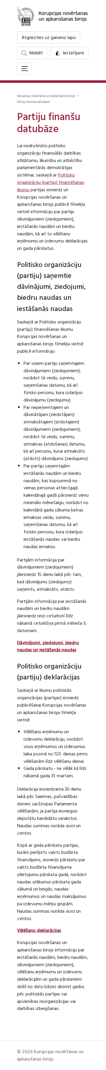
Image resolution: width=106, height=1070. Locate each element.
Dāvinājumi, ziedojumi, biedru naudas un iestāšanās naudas (48, 646)
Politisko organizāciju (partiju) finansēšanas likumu (50, 182)
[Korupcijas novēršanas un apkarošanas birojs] (53, 15)
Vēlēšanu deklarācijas (39, 930)
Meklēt (36, 53)
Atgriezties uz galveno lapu (48, 37)
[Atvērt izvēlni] (24, 68)
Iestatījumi (73, 53)
